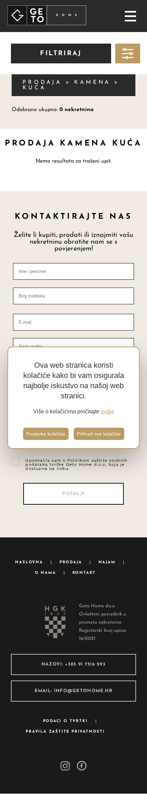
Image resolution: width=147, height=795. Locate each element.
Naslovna (29, 562)
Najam (107, 562)
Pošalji (73, 493)
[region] (74, 398)
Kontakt (84, 573)
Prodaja (70, 562)
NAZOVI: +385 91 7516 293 (73, 664)
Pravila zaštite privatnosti (65, 732)
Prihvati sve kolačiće (99, 434)
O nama (45, 573)
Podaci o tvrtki (65, 721)
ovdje (107, 411)
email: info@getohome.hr (74, 691)
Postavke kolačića (45, 434)
